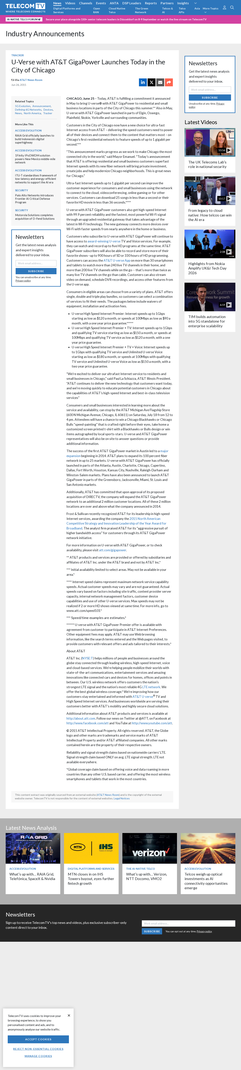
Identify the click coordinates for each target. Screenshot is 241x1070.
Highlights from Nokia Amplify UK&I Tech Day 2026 (207, 268)
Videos (70, 3)
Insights (183, 3)
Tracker (17, 55)
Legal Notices (122, 798)
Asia (197, 8)
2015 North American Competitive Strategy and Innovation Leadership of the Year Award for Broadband (116, 523)
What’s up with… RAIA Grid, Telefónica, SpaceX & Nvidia (32, 876)
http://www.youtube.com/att (152, 723)
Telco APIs (182, 10)
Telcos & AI (167, 10)
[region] (38, 1037)
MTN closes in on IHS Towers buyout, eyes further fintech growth (91, 878)
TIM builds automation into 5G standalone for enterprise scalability (207, 321)
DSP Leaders (131, 3)
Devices (48, 109)
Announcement (41, 106)
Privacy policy (23, 280)
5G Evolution (22, 106)
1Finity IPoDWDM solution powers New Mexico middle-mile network (35, 159)
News (57, 3)
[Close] (69, 1015)
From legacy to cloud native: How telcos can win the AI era (210, 215)
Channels (85, 3)
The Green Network (141, 10)
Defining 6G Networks (28, 109)
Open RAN (96, 10)
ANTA (114, 3)
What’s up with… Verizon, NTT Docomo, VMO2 (146, 876)
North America (32, 113)
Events (101, 3)
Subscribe (36, 271)
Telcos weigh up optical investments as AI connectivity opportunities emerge (206, 881)
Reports (151, 3)
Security (21, 190)
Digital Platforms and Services (66, 10)
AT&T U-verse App (117, 260)
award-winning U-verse (104, 241)
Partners (167, 3)
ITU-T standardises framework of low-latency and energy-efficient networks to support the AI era (36, 179)
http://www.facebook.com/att (87, 723)
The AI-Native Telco (140, 868)
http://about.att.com (80, 718)
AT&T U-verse (143, 697)
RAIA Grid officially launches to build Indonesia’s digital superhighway (34, 139)
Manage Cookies (38, 1056)
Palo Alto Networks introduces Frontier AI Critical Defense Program (34, 199)
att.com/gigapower (112, 550)
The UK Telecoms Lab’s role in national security (207, 164)
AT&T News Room (31, 79)
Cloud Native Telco (117, 10)
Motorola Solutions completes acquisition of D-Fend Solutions (35, 216)
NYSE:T (87, 658)
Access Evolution (28, 130)
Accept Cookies (38, 1039)
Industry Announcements (45, 33)
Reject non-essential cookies (38, 1048)
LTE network (151, 687)
